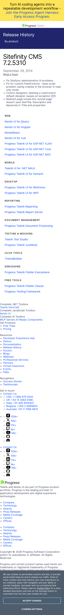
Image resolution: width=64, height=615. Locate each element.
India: (20, 402)
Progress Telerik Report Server (24, 212)
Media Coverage (13, 514)
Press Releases (12, 511)
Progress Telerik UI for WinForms (25, 187)
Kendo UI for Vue (15, 138)
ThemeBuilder (13, 258)
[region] (32, 592)
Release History (12, 347)
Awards (7, 508)
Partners (8, 362)
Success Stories (12, 381)
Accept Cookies (32, 600)
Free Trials (9, 325)
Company (8, 502)
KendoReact (12, 132)
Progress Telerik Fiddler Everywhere (27, 272)
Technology (10, 505)
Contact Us (9, 393)
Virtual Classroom (13, 365)
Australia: (22, 409)
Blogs (6, 353)
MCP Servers (7, 319)
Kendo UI (5, 313)
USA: (19, 396)
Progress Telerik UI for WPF (22, 193)
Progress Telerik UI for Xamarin (24, 173)
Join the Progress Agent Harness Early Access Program (32, 14)
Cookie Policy (43, 588)
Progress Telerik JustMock (21, 244)
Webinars (8, 356)
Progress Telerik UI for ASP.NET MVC (28, 154)
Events (7, 369)
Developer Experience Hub (19, 338)
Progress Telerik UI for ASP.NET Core (28, 149)
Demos (7, 341)
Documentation (12, 344)
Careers (7, 517)
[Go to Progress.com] (10, 483)
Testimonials (10, 384)
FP (53, 95)
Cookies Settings (32, 609)
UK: (19, 399)
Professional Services (15, 359)
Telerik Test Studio (16, 239)
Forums (7, 350)
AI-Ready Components (29, 319)
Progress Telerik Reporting (21, 206)
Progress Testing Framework (22, 291)
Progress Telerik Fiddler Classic (24, 286)
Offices (7, 520)
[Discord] (8, 440)
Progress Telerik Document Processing (29, 225)
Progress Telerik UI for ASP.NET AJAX (28, 143)
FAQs (6, 372)
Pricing (7, 328)
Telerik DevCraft (9, 307)
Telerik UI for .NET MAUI (20, 168)
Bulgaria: (21, 406)
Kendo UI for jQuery (17, 121)
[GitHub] (8, 437)
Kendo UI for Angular (18, 127)
